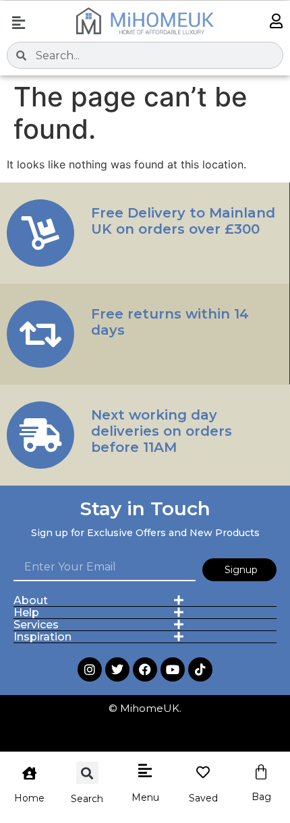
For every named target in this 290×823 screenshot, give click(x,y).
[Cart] (261, 772)
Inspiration (42, 636)
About (30, 600)
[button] (18, 22)
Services (36, 624)
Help (26, 612)
